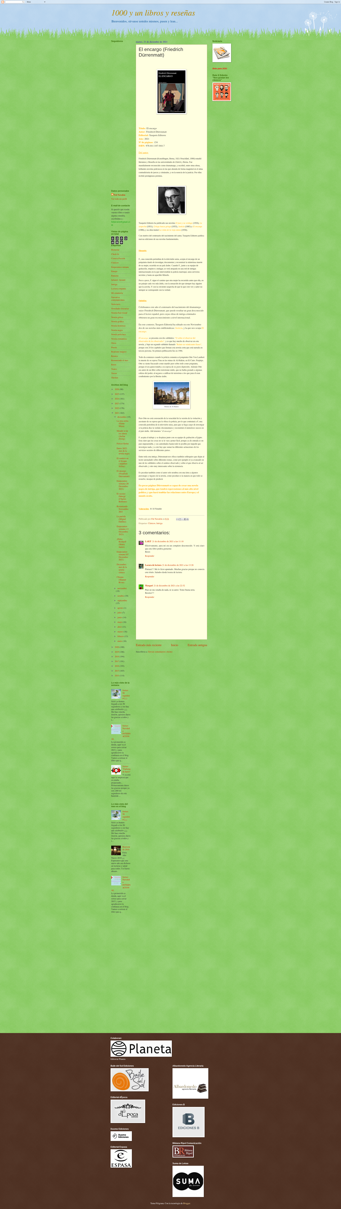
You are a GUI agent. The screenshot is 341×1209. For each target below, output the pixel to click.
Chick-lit (115, 254)
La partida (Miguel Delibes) (121, 519)
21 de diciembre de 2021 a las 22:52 (169, 585)
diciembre (122, 416)
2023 (117, 403)
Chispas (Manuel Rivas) (121, 580)
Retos (113, 364)
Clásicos (151, 523)
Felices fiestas (123, 443)
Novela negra (117, 330)
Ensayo (114, 271)
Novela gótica (117, 317)
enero (120, 641)
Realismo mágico (118, 351)
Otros (113, 343)
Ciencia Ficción (118, 258)
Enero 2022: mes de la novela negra (123, 451)
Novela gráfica (117, 321)
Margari (149, 585)
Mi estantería (117, 293)
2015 (117, 670)
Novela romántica (119, 338)
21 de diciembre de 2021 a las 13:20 (177, 565)
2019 (117, 651)
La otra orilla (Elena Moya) (122, 423)
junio (120, 617)
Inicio (174, 645)
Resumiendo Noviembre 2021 (122, 509)
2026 (117, 389)
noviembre (122, 588)
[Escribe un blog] (180, 519)
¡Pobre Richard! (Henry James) (121, 543)
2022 (117, 408)
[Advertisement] (119, 108)
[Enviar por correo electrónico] (177, 519)
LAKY (148, 541)
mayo (120, 622)
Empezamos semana (120, 267)
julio (119, 612)
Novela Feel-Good (119, 312)
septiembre (122, 600)
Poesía (114, 347)
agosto (120, 607)
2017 (117, 661)
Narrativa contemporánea (117, 298)
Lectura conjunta (118, 288)
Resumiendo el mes (119, 360)
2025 (117, 394)
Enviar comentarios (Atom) (160, 651)
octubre (121, 595)
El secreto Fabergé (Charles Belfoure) (122, 497)
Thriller (114, 377)
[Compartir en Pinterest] (187, 519)
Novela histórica (118, 325)
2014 (117, 675)
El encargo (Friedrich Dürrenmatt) (123, 473)
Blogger (186, 1203)
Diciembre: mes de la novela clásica (122, 568)
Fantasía (114, 275)
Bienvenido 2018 (126, 848)
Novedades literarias (120, 308)
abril (119, 626)
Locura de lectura (153, 565)
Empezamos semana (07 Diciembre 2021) (123, 555)
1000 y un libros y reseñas (153, 12)
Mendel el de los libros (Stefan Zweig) (122, 434)
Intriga (159, 523)
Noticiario (115, 304)
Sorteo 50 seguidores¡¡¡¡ (126, 694)
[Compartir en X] (182, 519)
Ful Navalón (119, 194)
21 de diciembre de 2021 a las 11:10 (167, 541)
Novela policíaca (118, 334)
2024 (117, 398)
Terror (114, 373)
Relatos (114, 356)
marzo (120, 631)
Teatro (114, 369)
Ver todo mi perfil (119, 198)
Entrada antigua (197, 645)
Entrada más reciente (149, 645)
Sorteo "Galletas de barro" (126, 769)
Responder (149, 555)
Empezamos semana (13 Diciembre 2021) (123, 530)
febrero (120, 636)
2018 (117, 656)
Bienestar (115, 249)
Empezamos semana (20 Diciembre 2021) (123, 484)
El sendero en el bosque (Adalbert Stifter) (122, 462)
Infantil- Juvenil (118, 279)
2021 (117, 412)
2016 (117, 665)
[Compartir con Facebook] (185, 519)
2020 (117, 647)
